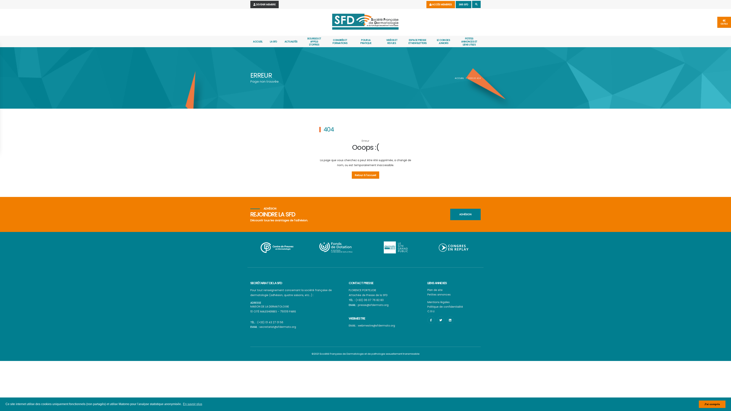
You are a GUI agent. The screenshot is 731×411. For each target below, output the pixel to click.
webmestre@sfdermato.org (376, 325)
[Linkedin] (450, 320)
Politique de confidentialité (445, 307)
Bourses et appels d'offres (314, 41)
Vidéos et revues (391, 41)
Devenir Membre (265, 4)
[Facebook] (431, 320)
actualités (291, 41)
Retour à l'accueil (365, 175)
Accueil (258, 41)
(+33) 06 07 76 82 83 (370, 300)
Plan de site (435, 290)
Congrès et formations (340, 41)
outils (724, 23)
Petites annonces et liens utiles (469, 41)
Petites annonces (439, 294)
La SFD (273, 41)
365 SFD (463, 4)
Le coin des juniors (443, 41)
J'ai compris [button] (712, 404)
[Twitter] (440, 320)
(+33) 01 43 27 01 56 (270, 322)
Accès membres (442, 4)
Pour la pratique (365, 41)
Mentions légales (438, 302)
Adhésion (465, 214)
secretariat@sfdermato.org (277, 327)
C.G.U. (431, 311)
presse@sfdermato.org (373, 305)
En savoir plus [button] (192, 404)
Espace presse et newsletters (418, 41)
